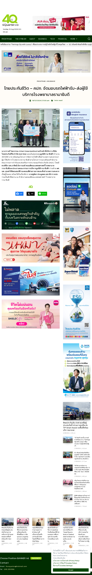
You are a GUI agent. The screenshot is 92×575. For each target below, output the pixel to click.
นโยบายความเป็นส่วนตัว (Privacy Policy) (66, 560)
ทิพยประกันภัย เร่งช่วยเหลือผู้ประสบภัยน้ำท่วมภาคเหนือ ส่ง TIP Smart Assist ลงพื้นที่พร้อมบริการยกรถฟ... (75, 426)
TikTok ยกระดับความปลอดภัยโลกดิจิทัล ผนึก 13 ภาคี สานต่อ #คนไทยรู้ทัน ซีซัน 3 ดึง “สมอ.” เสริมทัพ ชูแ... (82, 470)
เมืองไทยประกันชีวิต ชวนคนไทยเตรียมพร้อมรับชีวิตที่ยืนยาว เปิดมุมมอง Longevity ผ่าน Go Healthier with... (82, 484)
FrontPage (41, 81)
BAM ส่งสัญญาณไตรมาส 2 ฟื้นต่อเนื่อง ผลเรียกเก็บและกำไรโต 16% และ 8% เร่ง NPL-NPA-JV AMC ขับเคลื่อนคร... (82, 499)
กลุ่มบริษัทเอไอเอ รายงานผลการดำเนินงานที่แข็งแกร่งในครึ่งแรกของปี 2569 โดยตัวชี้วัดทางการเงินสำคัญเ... (38, 534)
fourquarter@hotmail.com (16, 566)
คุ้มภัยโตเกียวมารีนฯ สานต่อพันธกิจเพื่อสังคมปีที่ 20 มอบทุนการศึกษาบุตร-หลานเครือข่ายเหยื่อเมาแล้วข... (53, 534)
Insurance (51, 81)
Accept (70, 570)
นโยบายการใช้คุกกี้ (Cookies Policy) (65, 563)
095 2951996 (9, 569)
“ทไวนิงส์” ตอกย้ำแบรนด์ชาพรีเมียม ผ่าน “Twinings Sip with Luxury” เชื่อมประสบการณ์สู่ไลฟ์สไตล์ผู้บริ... (82, 442)
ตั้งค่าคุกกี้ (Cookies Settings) (63, 565)
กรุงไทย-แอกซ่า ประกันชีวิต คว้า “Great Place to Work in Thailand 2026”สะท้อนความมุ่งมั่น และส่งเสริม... (69, 534)
